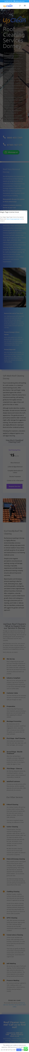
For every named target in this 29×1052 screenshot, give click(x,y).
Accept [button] (19, 1049)
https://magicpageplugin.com (14, 219)
